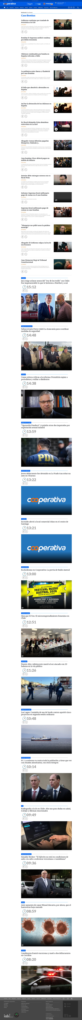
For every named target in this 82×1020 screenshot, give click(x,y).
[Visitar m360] (71, 8)
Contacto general (49, 1006)
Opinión (30, 7)
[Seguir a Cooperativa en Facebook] (8, 1)
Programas (46, 7)
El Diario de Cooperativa (25, 1003)
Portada (5, 998)
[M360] (68, 998)
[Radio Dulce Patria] (30, 4)
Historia (5, 1007)
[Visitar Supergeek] (74, 8)
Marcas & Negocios (53, 7)
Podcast (35, 7)
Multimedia (40, 7)
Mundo (26, 7)
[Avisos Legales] (63, 998)
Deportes (17, 7)
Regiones (22, 7)
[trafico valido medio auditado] (16, 1017)
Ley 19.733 (6, 1006)
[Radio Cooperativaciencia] (38, 4)
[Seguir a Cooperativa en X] (10, 1)
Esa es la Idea (23, 1009)
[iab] (8, 1018)
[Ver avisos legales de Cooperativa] (69, 8)
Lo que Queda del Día (25, 1010)
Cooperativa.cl (48, 1013)
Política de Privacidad (49, 1007)
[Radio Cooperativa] (48, 4)
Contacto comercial (49, 1004)
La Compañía (6, 1003)
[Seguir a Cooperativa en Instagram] (11, 1)
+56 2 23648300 (49, 1018)
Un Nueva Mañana (24, 1006)
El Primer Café (23, 1004)
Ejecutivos (6, 1004)
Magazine (12, 7)
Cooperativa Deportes (25, 1007)
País (7, 7)
